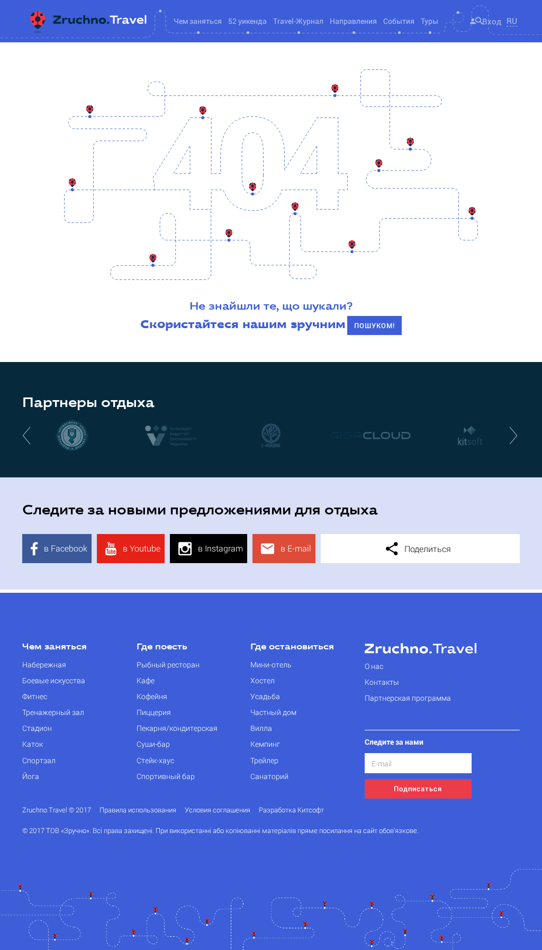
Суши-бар (153, 744)
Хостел (262, 680)
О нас (374, 666)
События (398, 21)
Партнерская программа (408, 698)
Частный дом (273, 712)
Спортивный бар (166, 776)
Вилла (261, 728)
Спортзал (39, 760)
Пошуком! (374, 325)
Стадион (37, 728)
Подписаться (418, 788)
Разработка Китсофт (291, 810)
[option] (72, 435)
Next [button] (514, 435)
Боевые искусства (53, 680)
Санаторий (269, 776)
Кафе (146, 680)
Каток (32, 744)
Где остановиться (292, 647)
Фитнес (34, 696)
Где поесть (162, 647)
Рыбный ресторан (168, 664)
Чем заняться (54, 647)
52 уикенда (247, 21)
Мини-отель (271, 664)
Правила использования (138, 810)
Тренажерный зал (53, 712)
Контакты (382, 682)
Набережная (44, 664)
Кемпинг (265, 744)
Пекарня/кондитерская (177, 728)
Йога (30, 776)
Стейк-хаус (155, 760)
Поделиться (426, 548)
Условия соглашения (217, 810)
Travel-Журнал (298, 21)
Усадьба (265, 696)
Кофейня (152, 696)
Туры (429, 21)
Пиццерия (154, 712)
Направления (353, 21)
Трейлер (264, 760)
